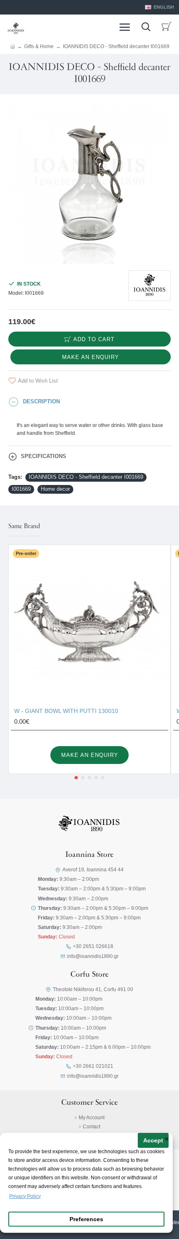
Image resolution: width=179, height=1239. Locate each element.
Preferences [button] (86, 1219)
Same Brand (24, 526)
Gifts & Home (39, 46)
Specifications (43, 456)
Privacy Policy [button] (25, 1196)
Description (41, 401)
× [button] (166, 1139)
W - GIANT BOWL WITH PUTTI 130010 (66, 711)
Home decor (55, 489)
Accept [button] (153, 1140)
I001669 (21, 489)
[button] (76, 777)
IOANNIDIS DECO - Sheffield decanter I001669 (86, 477)
